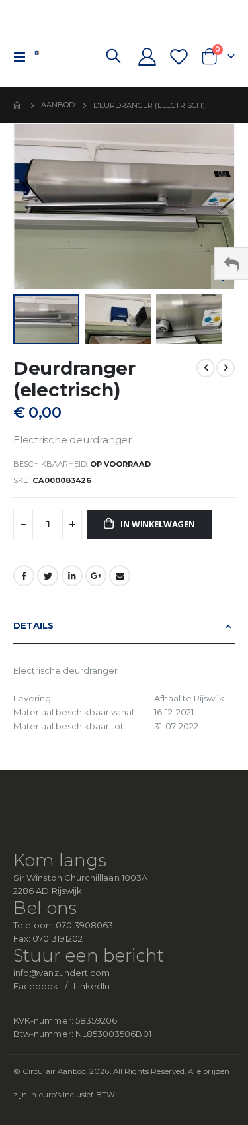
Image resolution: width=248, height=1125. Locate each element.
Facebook (23, 575)
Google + (95, 575)
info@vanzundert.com (61, 973)
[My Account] (147, 57)
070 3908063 (85, 925)
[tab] (124, 626)
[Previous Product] (205, 368)
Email (119, 575)
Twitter (47, 575)
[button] (120, 319)
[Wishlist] (178, 57)
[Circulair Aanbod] (60, 56)
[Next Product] (225, 368)
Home (17, 105)
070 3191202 (57, 938)
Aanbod (58, 105)
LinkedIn (72, 575)
